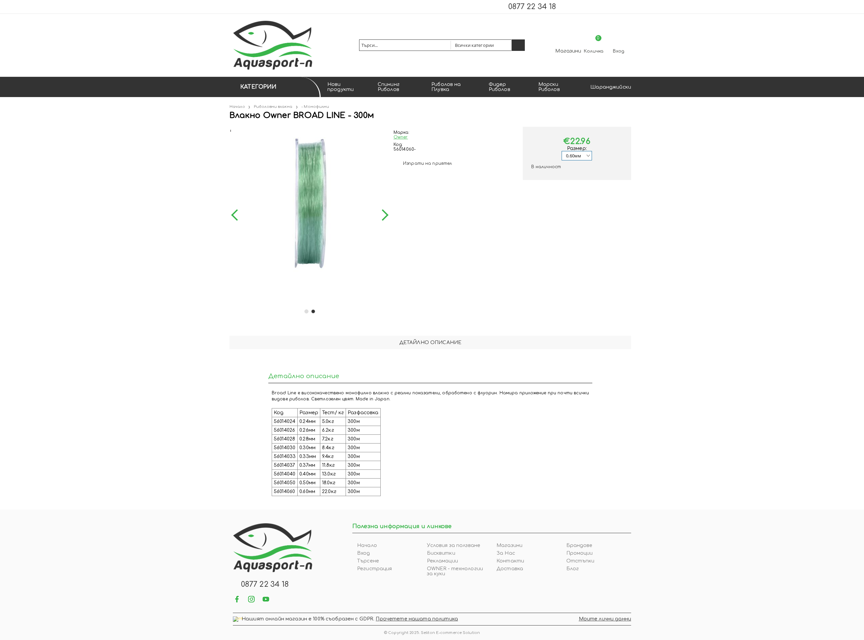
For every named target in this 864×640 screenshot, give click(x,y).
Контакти (510, 560)
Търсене (368, 560)
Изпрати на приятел (427, 163)
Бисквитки (441, 553)
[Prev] (237, 215)
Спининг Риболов (389, 87)
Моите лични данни (605, 618)
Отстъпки (580, 560)
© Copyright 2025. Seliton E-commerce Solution (432, 633)
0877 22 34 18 (532, 7)
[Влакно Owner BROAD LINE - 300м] (230, 129)
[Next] (382, 215)
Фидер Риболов (499, 87)
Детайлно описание (430, 342)
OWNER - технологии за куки (455, 571)
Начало (237, 106)
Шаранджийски (610, 87)
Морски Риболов (549, 87)
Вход (618, 51)
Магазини (568, 51)
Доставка (509, 568)
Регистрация (374, 568)
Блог (572, 568)
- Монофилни (315, 106)
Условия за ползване (454, 545)
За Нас (505, 553)
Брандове (579, 545)
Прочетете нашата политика (417, 618)
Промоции (579, 553)
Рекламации (442, 560)
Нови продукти (340, 87)
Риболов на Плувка (446, 87)
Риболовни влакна (273, 106)
